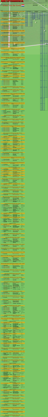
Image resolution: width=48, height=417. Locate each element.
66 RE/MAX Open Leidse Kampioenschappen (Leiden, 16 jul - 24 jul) (12, 103)
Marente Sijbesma (15, 68)
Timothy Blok (5, 404)
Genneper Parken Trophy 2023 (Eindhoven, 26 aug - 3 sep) (12, 24)
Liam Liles (5, 259)
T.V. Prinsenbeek (6, 376)
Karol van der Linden (16, 130)
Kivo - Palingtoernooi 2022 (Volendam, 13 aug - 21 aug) (12, 86)
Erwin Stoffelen (6, 378)
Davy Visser (14, 366)
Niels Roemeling (16, 113)
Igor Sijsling (5, 297)
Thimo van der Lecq (16, 392)
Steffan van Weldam (16, 165)
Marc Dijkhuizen (15, 207)
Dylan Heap (5, 306)
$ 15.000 (22, 11)
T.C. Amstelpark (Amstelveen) (8, 21)
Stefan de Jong (15, 239)
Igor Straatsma (6, 292)
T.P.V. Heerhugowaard (16, 322)
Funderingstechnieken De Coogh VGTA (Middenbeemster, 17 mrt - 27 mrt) (12, 157)
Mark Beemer (5, 341)
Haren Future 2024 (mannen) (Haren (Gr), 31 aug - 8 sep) (11, 11)
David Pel (5, 140)
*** (22, 98)
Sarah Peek (8, 380)
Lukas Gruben (15, 180)
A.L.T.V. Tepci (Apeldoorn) (7, 339)
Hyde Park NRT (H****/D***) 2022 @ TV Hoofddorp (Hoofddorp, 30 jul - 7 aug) (13, 94)
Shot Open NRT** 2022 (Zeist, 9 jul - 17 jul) (12, 109)
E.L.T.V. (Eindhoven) (16, 76)
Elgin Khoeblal (6, 204)
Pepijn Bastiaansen (15, 77)
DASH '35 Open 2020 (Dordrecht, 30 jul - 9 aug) (12, 233)
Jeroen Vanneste (6, 174)
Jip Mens (14, 82)
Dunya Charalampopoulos (8, 392)
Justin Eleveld (6, 245)
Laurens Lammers (15, 391)
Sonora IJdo (5, 366)
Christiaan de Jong (15, 341)
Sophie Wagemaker (16, 326)
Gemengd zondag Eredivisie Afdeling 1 (13, 135)
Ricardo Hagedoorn (16, 206)
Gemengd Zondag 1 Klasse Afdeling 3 (13, 20)
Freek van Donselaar (6, 32)
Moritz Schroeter (15, 55)
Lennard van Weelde (6, 218)
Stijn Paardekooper (16, 14)
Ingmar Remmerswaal (16, 226)
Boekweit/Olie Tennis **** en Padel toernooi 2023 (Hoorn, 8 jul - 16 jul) (12, 52)
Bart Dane (5, 111)
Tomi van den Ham (6, 49)
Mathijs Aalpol (15, 28)
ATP (45, 5)
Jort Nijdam (14, 303)
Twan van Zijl (5, 36)
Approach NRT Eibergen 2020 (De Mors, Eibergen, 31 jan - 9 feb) (12, 248)
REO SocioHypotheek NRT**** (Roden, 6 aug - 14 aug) (12, 89)
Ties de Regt (5, 71)
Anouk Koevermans (16, 387)
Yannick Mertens (6, 169)
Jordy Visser (5, 316)
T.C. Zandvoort (6, 168)
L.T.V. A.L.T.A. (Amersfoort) (17, 148)
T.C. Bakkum (15, 333)
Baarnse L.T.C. (15, 136)
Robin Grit (5, 207)
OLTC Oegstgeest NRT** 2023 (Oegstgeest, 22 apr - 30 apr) (12, 70)
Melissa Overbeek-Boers (8, 375)
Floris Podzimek (6, 300)
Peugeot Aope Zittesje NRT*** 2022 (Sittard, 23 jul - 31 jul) (12, 98)
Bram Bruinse (15, 354)
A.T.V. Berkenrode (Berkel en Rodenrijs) (16, 21)
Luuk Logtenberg (9, 207)
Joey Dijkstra (15, 225)
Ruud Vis (14, 337)
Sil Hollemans (6, 63)
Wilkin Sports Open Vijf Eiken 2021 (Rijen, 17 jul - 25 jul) (12, 196)
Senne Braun (5, 219)
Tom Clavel (14, 344)
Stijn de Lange (6, 19)
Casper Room (19, 303)
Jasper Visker (15, 33)
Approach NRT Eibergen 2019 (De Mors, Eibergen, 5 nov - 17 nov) (12, 269)
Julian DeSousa (15, 54)
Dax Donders (5, 253)
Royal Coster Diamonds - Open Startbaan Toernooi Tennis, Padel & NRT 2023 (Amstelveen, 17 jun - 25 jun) (13, 58)
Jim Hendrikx (5, 12)
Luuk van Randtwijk (16, 284)
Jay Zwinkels (15, 309)
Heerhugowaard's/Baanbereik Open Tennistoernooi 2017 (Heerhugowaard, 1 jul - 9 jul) (13, 411)
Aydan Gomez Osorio (16, 128)
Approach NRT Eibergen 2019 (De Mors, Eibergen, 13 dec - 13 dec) (13, 263)
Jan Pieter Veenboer (6, 278)
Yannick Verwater (15, 140)
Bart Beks (14, 83)
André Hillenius (15, 312)
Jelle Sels (8, 140)
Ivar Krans (14, 283)
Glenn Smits (9, 259)
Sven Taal (14, 378)
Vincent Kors (15, 246)
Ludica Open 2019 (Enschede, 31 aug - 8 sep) (12, 273)
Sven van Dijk (15, 112)
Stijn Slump (5, 90)
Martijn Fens (9, 111)
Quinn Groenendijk (6, 271)
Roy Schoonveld (6, 398)
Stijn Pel (5, 116)
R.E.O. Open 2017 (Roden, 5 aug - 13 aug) (12, 397)
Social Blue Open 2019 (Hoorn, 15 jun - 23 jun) (12, 315)
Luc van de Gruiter (15, 369)
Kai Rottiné (9, 311)
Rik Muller (9, 12)
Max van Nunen (6, 179)
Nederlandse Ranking (44, 11)
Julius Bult (14, 84)
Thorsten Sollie (6, 104)
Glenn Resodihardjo (7, 373)
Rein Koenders (15, 15)
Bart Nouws (5, 330)
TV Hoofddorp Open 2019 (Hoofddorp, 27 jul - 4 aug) (12, 291)
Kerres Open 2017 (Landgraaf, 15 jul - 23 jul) (12, 403)
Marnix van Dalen (15, 241)
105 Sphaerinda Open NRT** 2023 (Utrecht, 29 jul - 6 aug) (12, 35)
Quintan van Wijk (15, 40)
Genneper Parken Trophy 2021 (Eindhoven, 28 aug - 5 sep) (12, 178)
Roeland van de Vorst (7, 197)
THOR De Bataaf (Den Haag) (7, 370)
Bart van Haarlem (6, 352)
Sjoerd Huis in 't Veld (16, 216)
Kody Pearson (6, 282)
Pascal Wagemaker (15, 323)
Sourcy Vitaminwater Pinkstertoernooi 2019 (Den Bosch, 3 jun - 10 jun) (12, 318)
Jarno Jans (5, 240)
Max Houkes (14, 147)
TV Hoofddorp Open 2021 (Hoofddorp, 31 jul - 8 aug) (12, 189)
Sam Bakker (14, 129)
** (23, 18)
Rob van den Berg (15, 12)
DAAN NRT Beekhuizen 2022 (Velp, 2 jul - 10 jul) (12, 115)
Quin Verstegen (15, 80)
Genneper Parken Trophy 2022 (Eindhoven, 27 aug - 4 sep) (12, 79)
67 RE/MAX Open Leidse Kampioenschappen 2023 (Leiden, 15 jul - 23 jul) (13, 48)
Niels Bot (5, 380)
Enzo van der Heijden (16, 285)
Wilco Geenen (6, 285)
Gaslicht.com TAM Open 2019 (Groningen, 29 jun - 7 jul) (12, 299)
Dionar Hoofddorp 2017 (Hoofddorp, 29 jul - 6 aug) (13, 400)
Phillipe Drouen (15, 27)
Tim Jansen (19, 354)
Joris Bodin (5, 384)
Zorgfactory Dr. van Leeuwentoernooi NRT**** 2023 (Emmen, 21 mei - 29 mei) (13, 62)
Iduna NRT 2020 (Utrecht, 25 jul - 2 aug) (12, 237)
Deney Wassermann (16, 150)
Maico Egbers (15, 199)
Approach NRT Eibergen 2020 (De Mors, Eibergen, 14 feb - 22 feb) (12, 244)
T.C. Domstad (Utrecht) (16, 213)
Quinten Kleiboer (6, 53)
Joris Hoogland (6, 199)
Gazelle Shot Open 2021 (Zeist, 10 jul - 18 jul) (12, 203)
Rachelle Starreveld (16, 221)
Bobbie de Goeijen (15, 81)
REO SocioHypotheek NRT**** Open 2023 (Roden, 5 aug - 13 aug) (12, 30)
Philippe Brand (15, 214)
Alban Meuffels (15, 149)
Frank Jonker (15, 127)
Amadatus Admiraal (6, 215)
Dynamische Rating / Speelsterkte (36, 11)
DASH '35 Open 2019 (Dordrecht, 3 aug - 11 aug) (12, 281)
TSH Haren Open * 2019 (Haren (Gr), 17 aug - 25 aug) (12, 277)
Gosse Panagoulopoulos (7, 95)
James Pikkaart (15, 37)
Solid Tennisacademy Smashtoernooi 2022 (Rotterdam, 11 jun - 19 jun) (12, 126)
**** (12, 31)
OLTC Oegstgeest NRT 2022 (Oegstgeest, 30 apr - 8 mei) (12, 152)
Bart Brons (5, 87)
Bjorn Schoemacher (16, 96)
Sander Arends (15, 137)
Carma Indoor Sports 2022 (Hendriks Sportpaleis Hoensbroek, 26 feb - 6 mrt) (12, 163)
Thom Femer (15, 405)
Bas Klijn (14, 275)
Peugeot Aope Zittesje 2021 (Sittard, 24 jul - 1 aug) (12, 193)
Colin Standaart (15, 258)
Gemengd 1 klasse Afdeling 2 (13, 321)
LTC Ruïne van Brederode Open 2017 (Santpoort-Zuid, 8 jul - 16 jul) (13, 407)
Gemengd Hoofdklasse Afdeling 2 (12, 212)
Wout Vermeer (15, 26)
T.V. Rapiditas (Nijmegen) (16, 183)
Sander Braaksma (6, 377)
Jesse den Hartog (15, 205)
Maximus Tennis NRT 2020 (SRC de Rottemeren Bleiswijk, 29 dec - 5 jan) (13, 256)
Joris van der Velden (16, 198)
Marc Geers (9, 341)
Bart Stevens (5, 143)
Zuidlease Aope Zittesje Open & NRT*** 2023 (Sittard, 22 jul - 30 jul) (12, 42)
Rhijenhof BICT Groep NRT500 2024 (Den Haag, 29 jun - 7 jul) (12, 18)
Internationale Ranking (28, 11)
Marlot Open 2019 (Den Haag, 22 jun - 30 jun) (13, 305)
